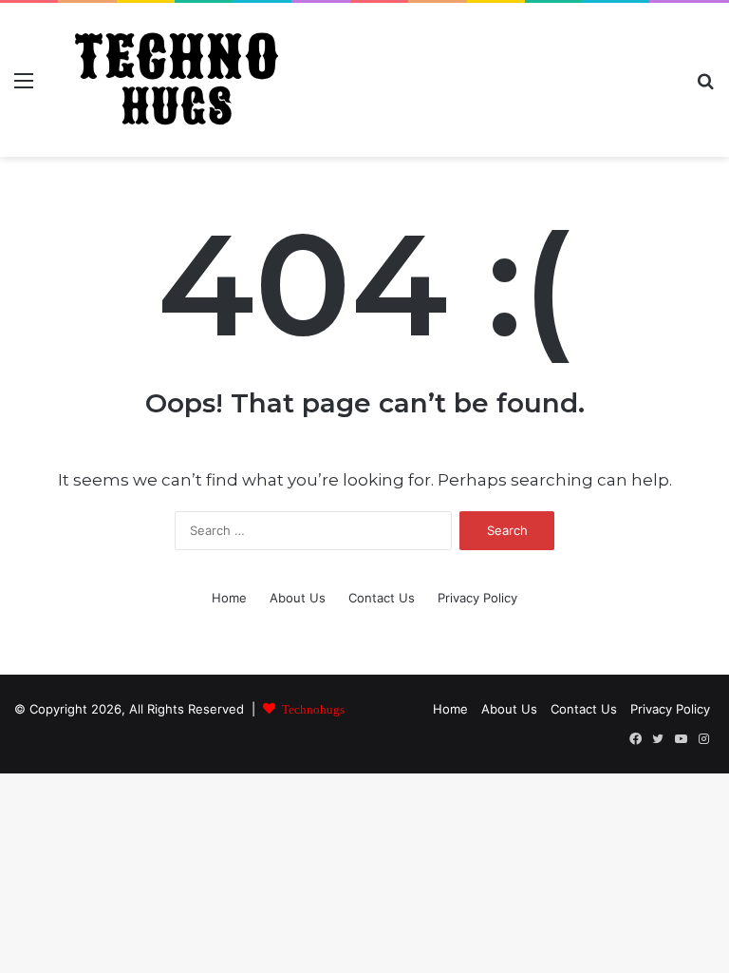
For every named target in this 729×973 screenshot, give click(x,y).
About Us (298, 597)
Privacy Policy (477, 597)
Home (229, 597)
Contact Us (381, 597)
